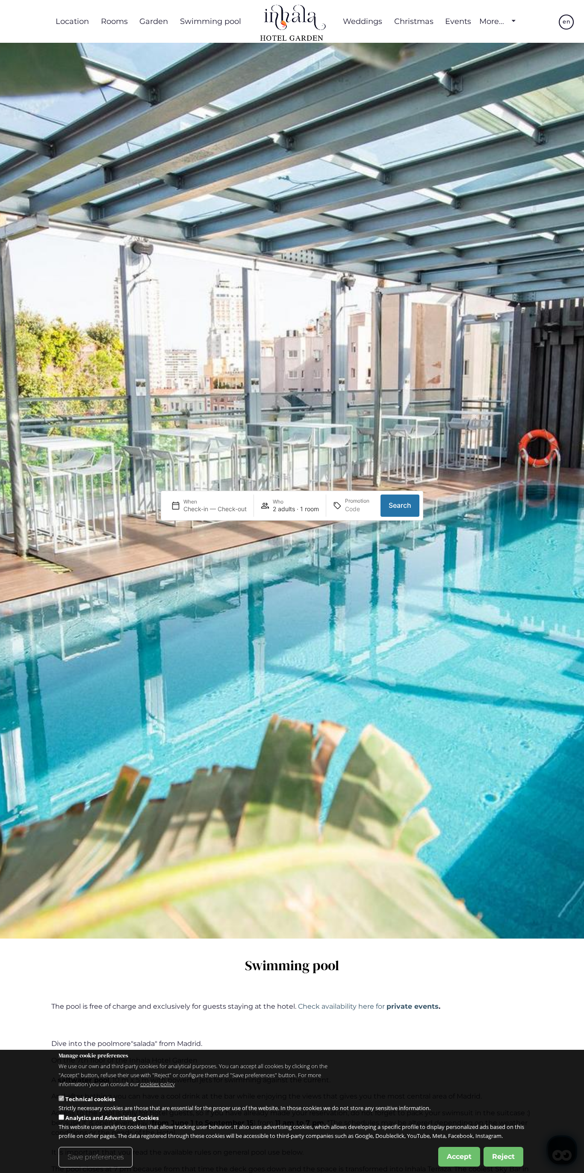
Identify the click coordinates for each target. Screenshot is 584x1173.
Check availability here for (368, 1006)
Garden (153, 21)
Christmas (414, 21)
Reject (503, 1156)
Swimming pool (210, 21)
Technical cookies (90, 1099)
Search (400, 505)
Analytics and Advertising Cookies (112, 1118)
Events (458, 21)
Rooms (114, 21)
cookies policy (157, 1084)
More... (491, 21)
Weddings (362, 21)
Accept (459, 1156)
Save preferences (96, 1157)
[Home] (292, 21)
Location (72, 21)
